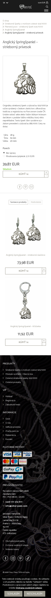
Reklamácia (10, 435)
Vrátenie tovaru (12, 549)
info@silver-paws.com (16, 506)
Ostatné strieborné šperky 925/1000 (21, 378)
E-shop (6, 20)
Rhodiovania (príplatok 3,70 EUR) (20, 156)
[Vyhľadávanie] (47, 6)
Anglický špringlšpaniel (15, 29)
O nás (8, 423)
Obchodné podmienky (15, 541)
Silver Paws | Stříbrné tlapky (19, 572)
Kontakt (8, 439)
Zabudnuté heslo (12, 405)
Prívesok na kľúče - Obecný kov (19, 374)
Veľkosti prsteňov (13, 427)
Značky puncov (12, 431)
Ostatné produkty (13, 382)
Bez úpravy (11, 153)
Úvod (7, 419)
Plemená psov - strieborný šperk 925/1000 (24, 26)
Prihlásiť (9, 396)
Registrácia (10, 400)
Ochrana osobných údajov (16, 545)
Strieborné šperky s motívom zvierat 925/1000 (26, 23)
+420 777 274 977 (13, 502)
